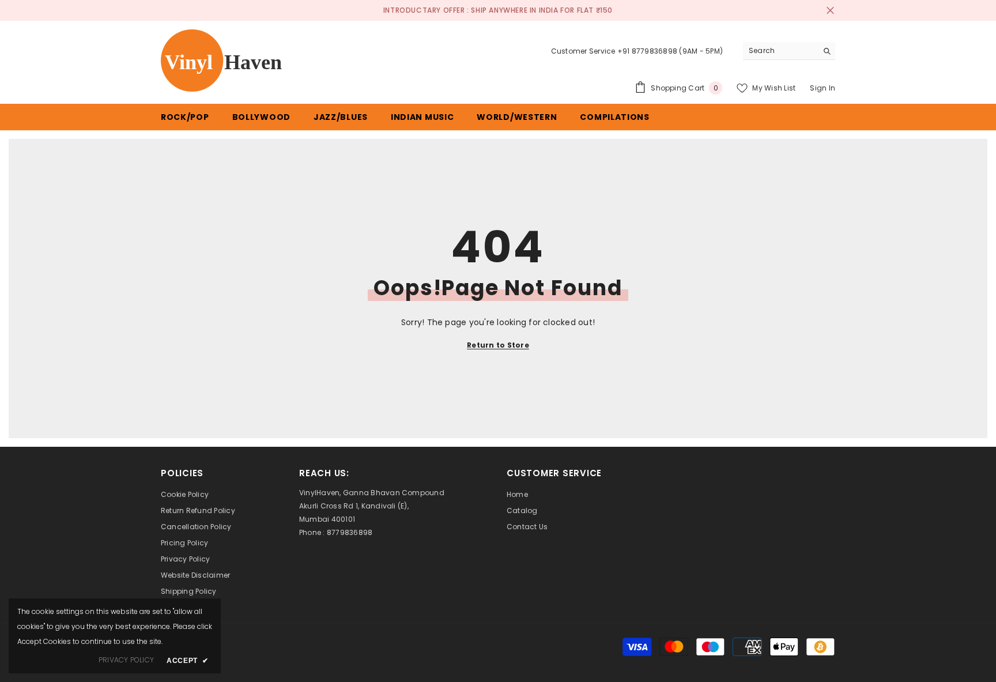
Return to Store (498, 345)
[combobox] (780, 50)
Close (830, 11)
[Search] (789, 51)
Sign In (822, 88)
